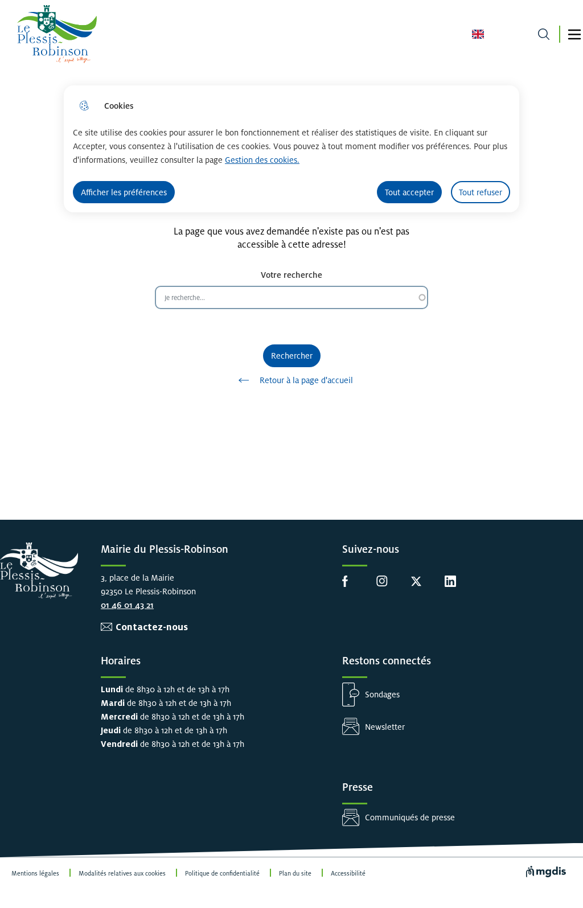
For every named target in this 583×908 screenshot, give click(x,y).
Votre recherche (291, 274)
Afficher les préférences (124, 192)
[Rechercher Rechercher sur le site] (543, 34)
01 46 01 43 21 (127, 604)
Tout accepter (409, 192)
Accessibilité (348, 873)
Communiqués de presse (410, 817)
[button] (574, 34)
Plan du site (295, 873)
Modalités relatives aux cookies (122, 873)
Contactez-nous (152, 627)
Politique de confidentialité (222, 873)
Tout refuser (480, 192)
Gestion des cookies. (262, 159)
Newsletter (385, 726)
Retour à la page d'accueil (306, 380)
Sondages (382, 694)
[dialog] (291, 148)
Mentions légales (35, 873)
